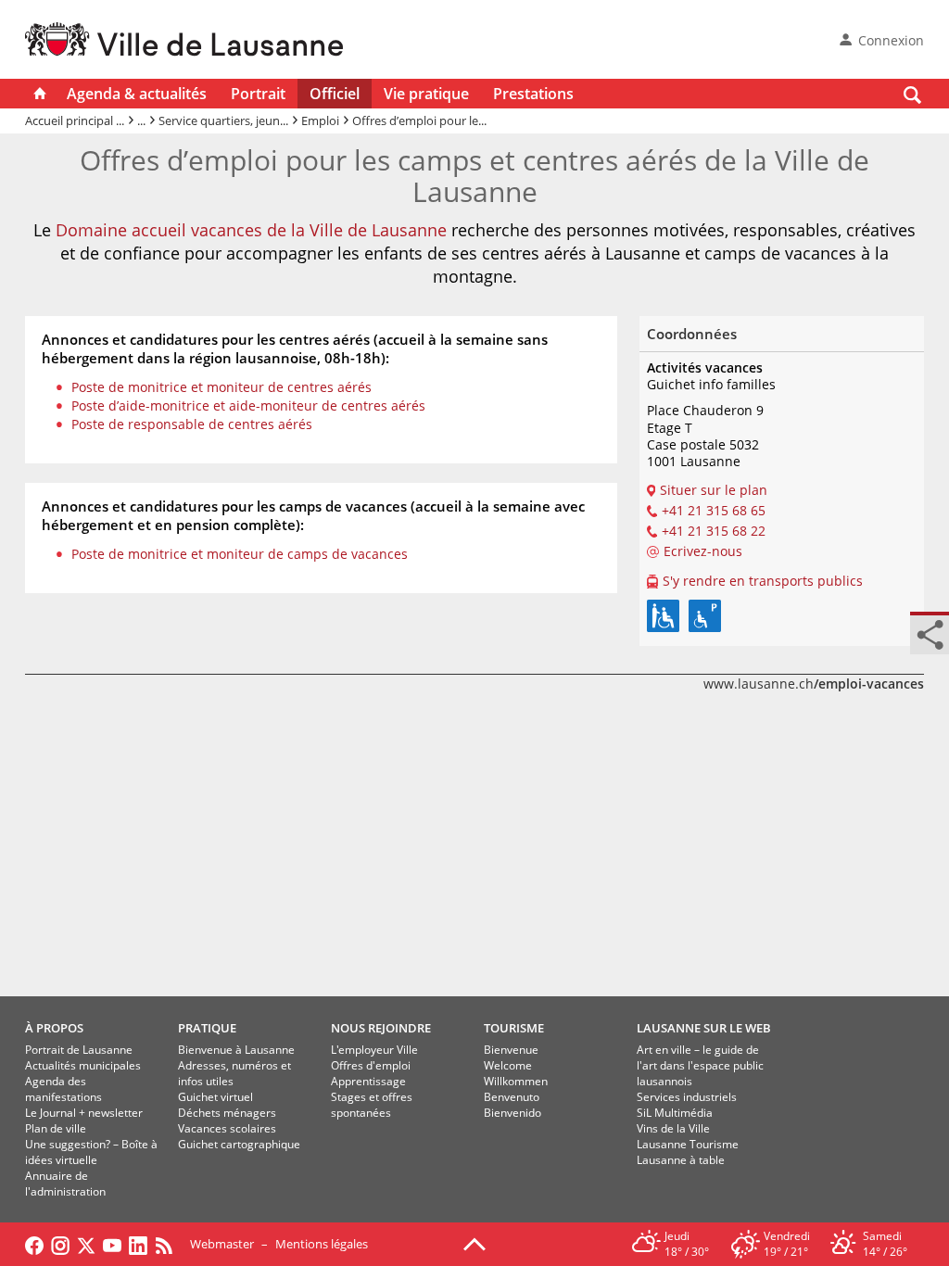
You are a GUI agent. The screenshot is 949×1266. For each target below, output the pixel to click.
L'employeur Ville (374, 1049)
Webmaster (222, 1243)
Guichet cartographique (239, 1144)
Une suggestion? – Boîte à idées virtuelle (91, 1152)
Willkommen (516, 1081)
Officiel (335, 93)
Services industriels (687, 1097)
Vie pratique (426, 93)
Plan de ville (55, 1128)
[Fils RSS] (169, 1243)
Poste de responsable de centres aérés (191, 424)
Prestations (533, 93)
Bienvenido (512, 1112)
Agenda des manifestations (63, 1089)
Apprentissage (368, 1081)
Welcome (508, 1065)
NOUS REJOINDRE (381, 1027)
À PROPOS (54, 1027)
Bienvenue (511, 1049)
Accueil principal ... (74, 120)
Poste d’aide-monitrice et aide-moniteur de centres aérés (248, 405)
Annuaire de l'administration (65, 1183)
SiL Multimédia (675, 1112)
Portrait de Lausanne (79, 1049)
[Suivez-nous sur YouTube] (112, 1243)
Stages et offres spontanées (371, 1104)
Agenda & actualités (137, 93)
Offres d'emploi (371, 1065)
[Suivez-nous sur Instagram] (60, 1243)
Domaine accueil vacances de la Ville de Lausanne (251, 230)
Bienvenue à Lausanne (236, 1049)
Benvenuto (511, 1097)
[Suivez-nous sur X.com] (86, 1243)
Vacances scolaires (227, 1128)
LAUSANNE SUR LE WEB (704, 1027)
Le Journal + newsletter (84, 1112)
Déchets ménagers (227, 1112)
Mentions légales (321, 1243)
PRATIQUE (207, 1027)
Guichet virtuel (215, 1097)
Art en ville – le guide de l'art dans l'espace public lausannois (700, 1065)
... (141, 120)
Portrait (258, 93)
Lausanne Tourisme (688, 1144)
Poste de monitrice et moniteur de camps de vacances (239, 554)
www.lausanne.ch (813, 683)
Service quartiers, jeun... (223, 120)
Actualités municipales (83, 1065)
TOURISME (514, 1027)
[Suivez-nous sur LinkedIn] (138, 1243)
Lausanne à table (681, 1160)
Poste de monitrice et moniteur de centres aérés (221, 387)
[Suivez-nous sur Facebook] (34, 1243)
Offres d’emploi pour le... (419, 120)
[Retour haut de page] (474, 1242)
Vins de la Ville (673, 1128)
